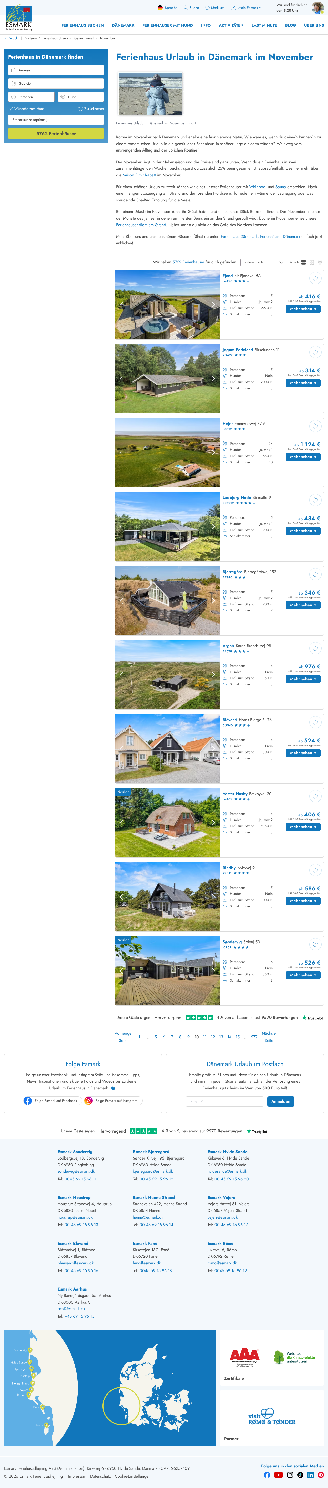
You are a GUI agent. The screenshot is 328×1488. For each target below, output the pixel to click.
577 (254, 1037)
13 (221, 1037)
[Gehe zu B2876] (219, 600)
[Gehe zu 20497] (219, 378)
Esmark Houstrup (74, 1197)
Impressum (77, 1476)
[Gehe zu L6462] (219, 822)
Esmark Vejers (221, 1197)
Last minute (264, 25)
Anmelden (280, 1101)
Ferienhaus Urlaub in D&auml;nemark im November (78, 38)
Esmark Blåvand (73, 1243)
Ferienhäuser (56, 133)
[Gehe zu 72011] (219, 896)
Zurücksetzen (94, 108)
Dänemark (123, 25)
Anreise (24, 70)
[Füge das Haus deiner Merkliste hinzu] (315, 278)
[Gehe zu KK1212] (219, 526)
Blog (290, 25)
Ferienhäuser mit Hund (167, 25)
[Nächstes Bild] (213, 304)
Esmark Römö (220, 1243)
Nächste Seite (269, 1036)
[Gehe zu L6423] (219, 304)
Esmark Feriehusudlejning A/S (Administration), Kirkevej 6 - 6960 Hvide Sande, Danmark (80, 1468)
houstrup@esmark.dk (75, 1217)
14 (229, 1037)
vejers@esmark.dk (223, 1217)
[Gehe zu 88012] (219, 452)
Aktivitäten (231, 25)
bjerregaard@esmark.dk (153, 1171)
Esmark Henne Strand (154, 1197)
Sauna (280, 187)
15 (237, 1037)
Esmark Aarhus (72, 1289)
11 (205, 1037)
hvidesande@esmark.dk (227, 1171)
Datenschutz (100, 1476)
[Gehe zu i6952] (219, 970)
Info (206, 25)
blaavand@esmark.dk (76, 1263)
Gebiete (25, 83)
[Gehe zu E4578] (219, 674)
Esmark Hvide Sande (228, 1152)
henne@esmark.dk (148, 1217)
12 (213, 1037)
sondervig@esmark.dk (76, 1171)
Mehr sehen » (305, 309)
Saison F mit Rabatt (139, 175)
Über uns (314, 25)
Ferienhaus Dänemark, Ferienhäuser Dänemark (260, 236)
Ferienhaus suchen (82, 25)
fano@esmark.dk (147, 1263)
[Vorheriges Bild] (121, 304)
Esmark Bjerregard (151, 1152)
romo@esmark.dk (222, 1263)
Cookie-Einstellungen (132, 1476)
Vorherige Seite (123, 1036)
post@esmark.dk (71, 1309)
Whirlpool (257, 187)
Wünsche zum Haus (29, 108)
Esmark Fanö (145, 1243)
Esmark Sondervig (75, 1152)
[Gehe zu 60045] (219, 748)
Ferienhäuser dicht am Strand (141, 225)
